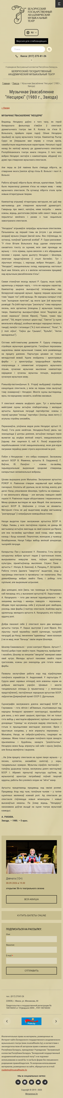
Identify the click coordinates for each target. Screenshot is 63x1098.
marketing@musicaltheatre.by (14, 1070)
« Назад (6, 107)
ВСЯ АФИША (31, 899)
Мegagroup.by (31, 1094)
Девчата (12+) (14, 878)
